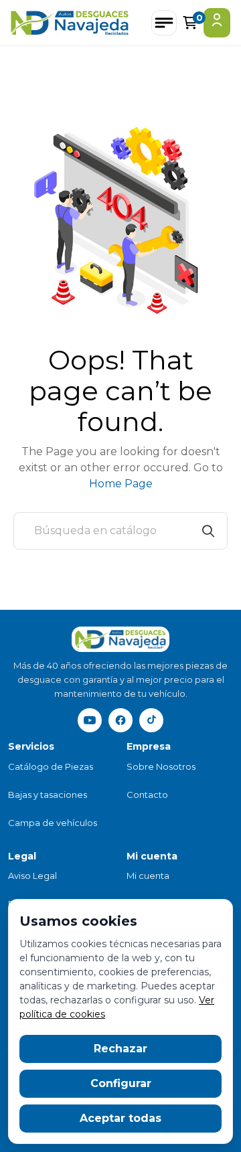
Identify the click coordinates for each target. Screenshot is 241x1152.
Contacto (147, 794)
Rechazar (120, 1048)
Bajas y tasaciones (47, 794)
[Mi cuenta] (217, 22)
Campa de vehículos (52, 822)
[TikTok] (151, 720)
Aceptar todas (120, 1118)
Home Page (121, 483)
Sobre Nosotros (161, 766)
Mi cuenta (148, 875)
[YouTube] (90, 720)
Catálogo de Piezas (50, 766)
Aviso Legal (32, 875)
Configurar (120, 1083)
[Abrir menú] (164, 22)
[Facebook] (120, 720)
